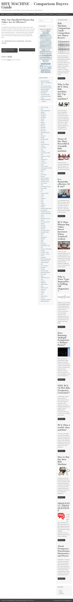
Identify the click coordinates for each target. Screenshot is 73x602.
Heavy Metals (44, 210)
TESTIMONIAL (26, 14)
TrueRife (45, 66)
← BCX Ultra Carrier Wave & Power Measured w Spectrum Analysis (8, 50)
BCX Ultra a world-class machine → (27, 50)
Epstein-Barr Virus (45, 181)
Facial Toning (49, 42)
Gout (42, 196)
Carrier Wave (42, 38)
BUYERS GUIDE (10, 14)
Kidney (42, 233)
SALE (42, 275)
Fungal (42, 195)
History (42, 220)
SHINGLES (43, 282)
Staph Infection (45, 60)
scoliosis (43, 281)
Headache (43, 205)
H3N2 (42, 201)
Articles (44, 29)
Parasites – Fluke (45, 252)
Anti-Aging (43, 117)
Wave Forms (49, 66)
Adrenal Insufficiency (45, 110)
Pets (40, 55)
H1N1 (42, 200)
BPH (42, 134)
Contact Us (51, 14)
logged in (9, 59)
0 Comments (3, 24)
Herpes (42, 216)
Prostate (43, 269)
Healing (42, 206)
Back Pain (43, 124)
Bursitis (42, 137)
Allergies (41, 29)
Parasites (43, 51)
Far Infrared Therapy (45, 186)
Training (42, 297)
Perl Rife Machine (48, 53)
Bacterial (44, 30)
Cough (42, 164)
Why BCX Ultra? (43, 68)
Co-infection (47, 38)
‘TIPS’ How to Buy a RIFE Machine (46, 70)
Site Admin (61, 593)
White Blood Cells (45, 301)
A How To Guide (44, 107)
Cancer (46, 37)
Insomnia (50, 48)
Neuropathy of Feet (45, 245)
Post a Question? (43, 14)
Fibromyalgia (44, 188)
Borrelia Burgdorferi (45, 132)
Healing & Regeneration (46, 208)
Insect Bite (43, 227)
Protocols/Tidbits (44, 57)
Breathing (43, 135)
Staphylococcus (45, 61)
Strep (42, 286)
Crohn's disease (44, 166)
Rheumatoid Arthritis (45, 272)
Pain (49, 49)
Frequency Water (45, 193)
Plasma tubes (28, 41)
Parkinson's (43, 257)
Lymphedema (44, 237)
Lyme (43, 50)
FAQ (19, 14)
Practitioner (47, 55)
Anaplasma (43, 115)
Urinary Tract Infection (46, 299)
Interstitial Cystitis (45, 232)
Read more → (61, 78)
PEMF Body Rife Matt (46, 259)
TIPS (34, 14)
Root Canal (43, 274)
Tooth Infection (44, 296)
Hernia (42, 215)
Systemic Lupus (44, 287)
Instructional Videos (45, 230)
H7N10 (42, 203)
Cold (50, 38)
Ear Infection (44, 174)
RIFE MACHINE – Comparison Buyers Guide (34, 5)
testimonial (46, 63)
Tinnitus (42, 292)
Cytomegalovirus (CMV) (44, 41)
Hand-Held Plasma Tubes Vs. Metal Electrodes (14, 41)
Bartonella (43, 127)
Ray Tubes (4, 43)
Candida (50, 36)
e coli (42, 173)
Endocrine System (45, 178)
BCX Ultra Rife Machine (45, 33)
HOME (2, 14)
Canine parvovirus (45, 144)
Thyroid (42, 291)
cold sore (42, 39)
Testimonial (43, 289)
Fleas (42, 189)
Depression (43, 169)
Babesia (47, 29)
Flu (42, 43)
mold (46, 49)
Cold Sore (43, 151)
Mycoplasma (44, 243)
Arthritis (42, 119)
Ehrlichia (43, 176)
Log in (60, 590)
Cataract (43, 146)
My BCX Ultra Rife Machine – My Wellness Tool (46, 82)
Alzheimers (43, 114)
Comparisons (47, 39)
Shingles (50, 58)
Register (61, 592)
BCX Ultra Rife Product (62, 14)
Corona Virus (44, 162)
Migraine (43, 238)
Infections (43, 225)
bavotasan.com (68, 600)
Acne (42, 109)
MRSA (42, 242)
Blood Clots (43, 130)
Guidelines (43, 198)
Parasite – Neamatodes (46, 248)
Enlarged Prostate (43, 42)
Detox (50, 41)
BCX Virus (43, 129)
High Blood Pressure (45, 218)
